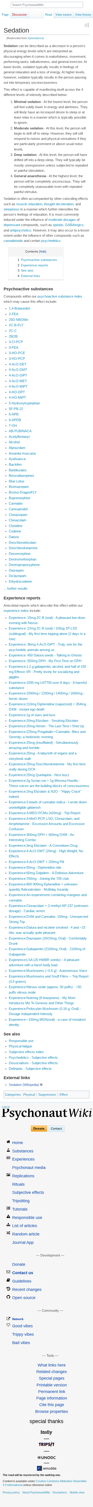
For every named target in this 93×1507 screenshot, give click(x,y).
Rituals (18, 1184)
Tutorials (20, 1209)
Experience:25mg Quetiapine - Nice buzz (39, 775)
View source (64, 14)
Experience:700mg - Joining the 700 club (39, 878)
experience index (16, 611)
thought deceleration (59, 204)
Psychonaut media (29, 1167)
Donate (38, 1128)
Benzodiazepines (21, 475)
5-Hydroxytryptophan (24, 403)
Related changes (51, 1371)
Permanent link (51, 1391)
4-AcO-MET (18, 381)
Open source (23, 1297)
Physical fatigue (20, 1046)
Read (48, 14)
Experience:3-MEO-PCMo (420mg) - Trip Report (44, 813)
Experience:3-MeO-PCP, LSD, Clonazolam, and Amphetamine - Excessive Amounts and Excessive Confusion (47, 824)
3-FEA (13, 347)
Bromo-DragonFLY (23, 492)
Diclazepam (17, 576)
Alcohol (14, 442)
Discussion (19, 14)
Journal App (23, 1242)
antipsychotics (20, 230)
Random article (26, 1234)
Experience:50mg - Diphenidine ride (35, 867)
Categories (13, 1094)
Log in (6, 1107)
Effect (64, 1094)
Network (17, 1319)
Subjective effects (28, 1192)
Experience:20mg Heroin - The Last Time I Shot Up (46, 726)
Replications (23, 1176)
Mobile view (77, 1492)
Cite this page (51, 1404)
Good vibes (22, 1326)
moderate (55, 220)
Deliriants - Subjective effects (30, 1069)
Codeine (15, 531)
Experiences (23, 1159)
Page (5, 14)
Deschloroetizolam (22, 542)
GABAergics (74, 225)
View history (83, 14)
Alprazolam (17, 448)
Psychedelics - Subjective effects (33, 1057)
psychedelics (50, 241)
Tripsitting (21, 1201)
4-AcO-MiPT (18, 386)
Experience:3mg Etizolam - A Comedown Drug (43, 845)
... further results (16, 588)
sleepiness (11, 209)
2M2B (13, 336)
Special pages (51, 1378)
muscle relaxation (29, 204)
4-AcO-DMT (18, 370)
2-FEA (13, 314)
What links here (52, 1365)
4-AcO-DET (17, 364)
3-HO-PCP (17, 358)
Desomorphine (19, 554)
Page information (51, 1398)
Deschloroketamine (23, 548)
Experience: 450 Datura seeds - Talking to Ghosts (45, 655)
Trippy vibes (23, 1334)
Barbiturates (18, 470)
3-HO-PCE (17, 353)
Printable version (52, 1385)
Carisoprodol (18, 509)
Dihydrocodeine (20, 581)
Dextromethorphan (22, 559)
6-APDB (15, 420)
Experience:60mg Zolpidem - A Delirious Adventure (46, 873)
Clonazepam (18, 515)
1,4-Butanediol (19, 308)
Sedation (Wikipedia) (24, 1085)
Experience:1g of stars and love (32, 715)
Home (17, 1142)
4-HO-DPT (17, 392)
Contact (56, 1128)
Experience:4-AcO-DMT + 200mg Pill (36, 862)
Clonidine (15, 526)
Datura (14, 537)
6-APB (14, 414)
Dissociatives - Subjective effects (33, 1063)
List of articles (24, 1225)
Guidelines (21, 1281)
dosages (69, 220)
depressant (12, 225)
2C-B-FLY (16, 325)
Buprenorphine (19, 498)
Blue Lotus (16, 481)
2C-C (13, 331)
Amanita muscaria (22, 453)
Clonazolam (17, 520)
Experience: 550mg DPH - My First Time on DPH (45, 661)
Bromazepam (19, 487)
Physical (29, 1094)
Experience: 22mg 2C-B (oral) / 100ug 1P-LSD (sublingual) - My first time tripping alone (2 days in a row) (47, 634)
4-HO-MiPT (17, 397)
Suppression (47, 1094)
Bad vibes (21, 1342)
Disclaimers (60, 1492)
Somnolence (35, 38)
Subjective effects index (26, 1052)
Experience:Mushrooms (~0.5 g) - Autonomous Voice (48, 971)
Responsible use (21, 1041)
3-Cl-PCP (16, 342)
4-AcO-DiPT (18, 375)
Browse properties (51, 1411)
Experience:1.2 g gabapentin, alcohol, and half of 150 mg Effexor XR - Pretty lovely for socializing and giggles (47, 672)
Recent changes (27, 1289)
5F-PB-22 (16, 409)
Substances (22, 1151)
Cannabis (16, 503)
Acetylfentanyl (19, 437)
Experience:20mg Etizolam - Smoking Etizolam (43, 721)
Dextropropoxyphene (24, 565)
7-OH (13, 425)
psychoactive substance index (59, 296)
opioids (58, 225)
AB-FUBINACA (20, 431)
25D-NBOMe (18, 320)
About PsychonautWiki (36, 1492)
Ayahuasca (17, 459)
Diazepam (16, 570)
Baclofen (15, 464)
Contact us (22, 1273)
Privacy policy (11, 1492)
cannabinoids (13, 241)
